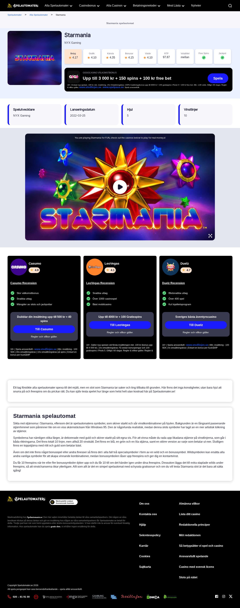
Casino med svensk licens (196, 566)
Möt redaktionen (190, 535)
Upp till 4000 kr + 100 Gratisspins (120, 316)
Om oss (144, 503)
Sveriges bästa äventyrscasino (195, 316)
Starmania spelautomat (120, 23)
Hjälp (142, 524)
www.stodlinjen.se (90, 87)
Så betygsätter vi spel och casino (201, 545)
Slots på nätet (188, 577)
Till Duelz (196, 325)
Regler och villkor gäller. (44, 336)
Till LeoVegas (120, 325)
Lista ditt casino (189, 514)
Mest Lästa (174, 5)
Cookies (144, 556)
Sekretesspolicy (150, 535)
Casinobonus (87, 5)
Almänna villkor (189, 503)
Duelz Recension (173, 283)
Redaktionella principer (194, 524)
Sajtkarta (145, 566)
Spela (218, 78)
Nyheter (196, 5)
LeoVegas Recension (100, 283)
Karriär (143, 545)
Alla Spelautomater (57, 5)
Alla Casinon (114, 5)
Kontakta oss (148, 514)
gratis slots (55, 526)
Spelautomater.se (34, 517)
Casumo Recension (23, 283)
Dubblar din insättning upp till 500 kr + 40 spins (44, 319)
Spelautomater (15, 15)
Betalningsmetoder (145, 5)
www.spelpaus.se (113, 87)
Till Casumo (44, 329)
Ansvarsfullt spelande (193, 556)
